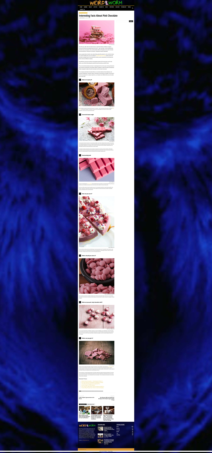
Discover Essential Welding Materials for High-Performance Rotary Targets (109, 428)
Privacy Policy (110, 451)
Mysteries (112, 7)
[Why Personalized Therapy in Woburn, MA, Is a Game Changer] (100, 435)
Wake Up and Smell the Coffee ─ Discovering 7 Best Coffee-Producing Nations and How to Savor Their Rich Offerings (108, 418)
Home (81, 7)
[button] (132, 8)
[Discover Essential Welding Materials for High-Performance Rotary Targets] (100, 429)
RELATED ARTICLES (83, 404)
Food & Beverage (84, 11)
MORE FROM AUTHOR (90, 404)
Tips (117, 433)
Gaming (85, 7)
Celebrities (101, 7)
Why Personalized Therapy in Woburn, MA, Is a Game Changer (109, 435)
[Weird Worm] (106, 3)
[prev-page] (112, 404)
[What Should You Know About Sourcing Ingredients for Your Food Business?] (84, 410)
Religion (117, 7)
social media (89, 183)
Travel (129, 7)
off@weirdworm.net (86, 440)
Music (106, 7)
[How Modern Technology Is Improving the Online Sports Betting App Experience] (100, 441)
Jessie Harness (82, 17)
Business (118, 428)
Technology (123, 7)
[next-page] (113, 404)
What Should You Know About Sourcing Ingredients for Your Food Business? (84, 416)
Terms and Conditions (103, 451)
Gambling (118, 434)
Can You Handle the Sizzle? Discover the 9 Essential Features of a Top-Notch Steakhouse (96, 417)
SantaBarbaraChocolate (101, 55)
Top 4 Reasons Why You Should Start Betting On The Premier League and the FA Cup (106, 399)
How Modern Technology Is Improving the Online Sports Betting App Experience (109, 441)
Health (90, 7)
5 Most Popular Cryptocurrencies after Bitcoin (86, 398)
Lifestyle (95, 7)
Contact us (82, 9)
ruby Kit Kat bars (110, 366)
